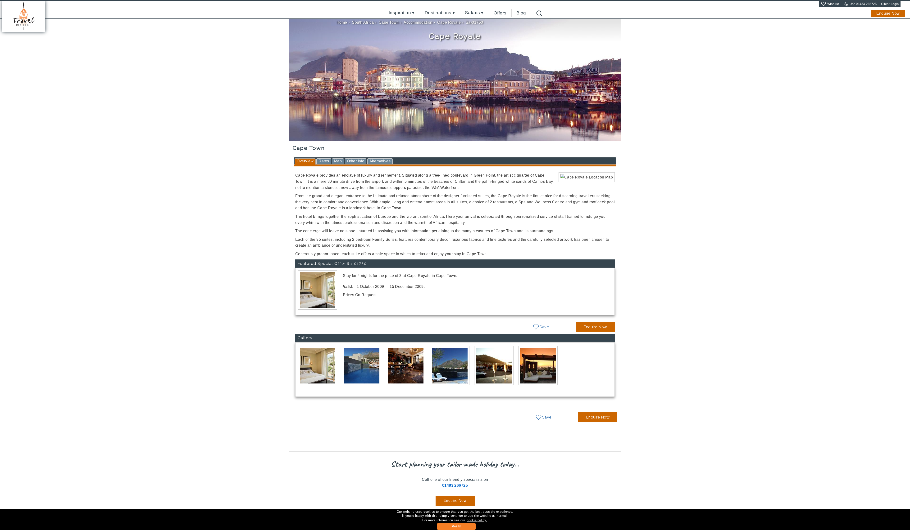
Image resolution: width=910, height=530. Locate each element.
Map (338, 161)
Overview (305, 161)
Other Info (355, 161)
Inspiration (400, 13)
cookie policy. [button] (477, 520)
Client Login (890, 4)
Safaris (472, 13)
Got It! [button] (456, 526)
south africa (363, 22)
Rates (323, 161)
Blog (521, 13)
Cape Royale (449, 22)
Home (342, 22)
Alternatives (380, 161)
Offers (500, 13)
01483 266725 (866, 4)
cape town (389, 22)
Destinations (438, 13)
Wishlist (833, 4)
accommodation (418, 22)
